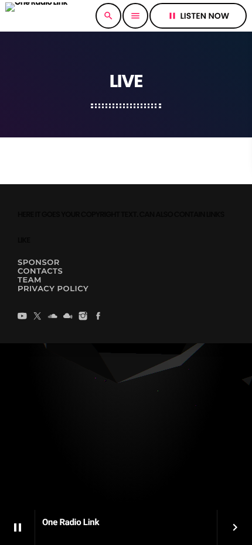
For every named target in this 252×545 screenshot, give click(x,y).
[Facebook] (98, 317)
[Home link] (36, 15)
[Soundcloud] (52, 317)
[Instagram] (83, 317)
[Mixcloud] (68, 317)
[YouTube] (22, 317)
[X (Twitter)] (37, 317)
